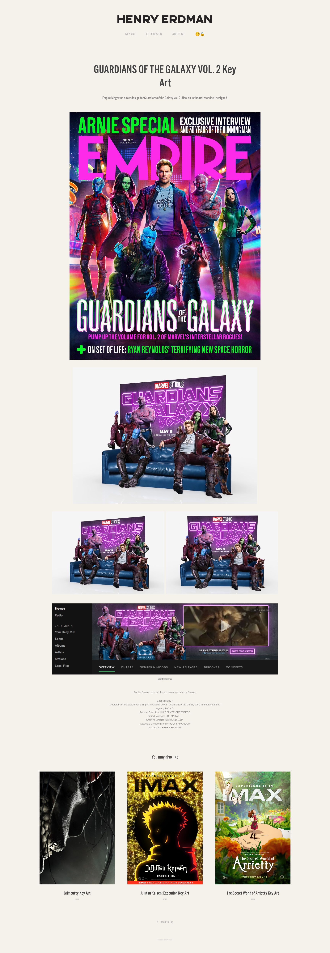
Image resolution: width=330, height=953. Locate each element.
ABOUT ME (178, 34)
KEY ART (130, 34)
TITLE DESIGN (154, 34)
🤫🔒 (200, 34)
